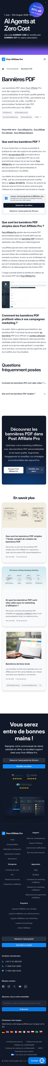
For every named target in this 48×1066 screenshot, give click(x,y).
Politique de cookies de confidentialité (19, 1048)
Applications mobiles (12, 854)
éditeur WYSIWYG (17, 183)
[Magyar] (20, 1032)
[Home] (3, 69)
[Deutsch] (3, 1032)
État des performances (36, 852)
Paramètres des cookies (24, 1051)
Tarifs (12, 840)
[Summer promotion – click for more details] (24, 27)
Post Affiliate (32, 88)
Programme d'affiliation (12, 884)
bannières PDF (28, 239)
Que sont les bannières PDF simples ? (18, 394)
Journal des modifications (36, 848)
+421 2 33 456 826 (13, 961)
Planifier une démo (34, 470)
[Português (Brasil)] (36, 1032)
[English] (7, 1032)
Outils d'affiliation (24, 928)
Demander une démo (24, 205)
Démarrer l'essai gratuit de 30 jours (24, 211)
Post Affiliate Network (23, 133)
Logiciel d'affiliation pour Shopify (24, 909)
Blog (36, 870)
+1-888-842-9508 (13, 966)
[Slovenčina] (41, 1032)
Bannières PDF (26, 69)
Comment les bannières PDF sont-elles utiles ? (22, 383)
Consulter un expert (24, 945)
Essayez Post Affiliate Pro (13, 470)
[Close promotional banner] (45, 2)
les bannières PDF (16, 154)
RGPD (40, 1048)
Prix (12, 875)
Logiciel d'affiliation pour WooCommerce (24, 914)
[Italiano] (24, 1032)
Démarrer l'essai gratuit (24, 939)
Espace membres (35, 843)
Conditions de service (14, 1042)
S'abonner (24, 1009)
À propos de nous (12, 870)
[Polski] (32, 1032)
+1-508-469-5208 (13, 971)
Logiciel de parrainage (24, 923)
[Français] (15, 1032)
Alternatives (12, 859)
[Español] (11, 1032)
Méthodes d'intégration (12, 849)
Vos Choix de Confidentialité (26, 1055)
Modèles (36, 875)
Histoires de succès (12, 879)
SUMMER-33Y (10, 37)
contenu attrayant (37, 336)
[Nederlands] (28, 1032)
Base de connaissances (36, 838)
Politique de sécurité (34, 1042)
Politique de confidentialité (24, 1045)
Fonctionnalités (13, 69)
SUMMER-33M (19, 35)
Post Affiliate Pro (25, 129)
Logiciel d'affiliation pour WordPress (24, 918)
